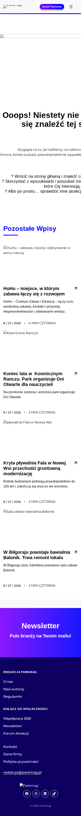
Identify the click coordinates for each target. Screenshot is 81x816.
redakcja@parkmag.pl (22, 772)
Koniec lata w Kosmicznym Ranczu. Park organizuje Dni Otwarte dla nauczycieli (33, 379)
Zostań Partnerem (52, 6)
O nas (8, 682)
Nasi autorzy (13, 689)
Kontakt (10, 747)
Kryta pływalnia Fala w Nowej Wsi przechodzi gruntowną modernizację (34, 468)
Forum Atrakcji (16, 733)
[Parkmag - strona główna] (40, 785)
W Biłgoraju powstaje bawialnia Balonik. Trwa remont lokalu (36, 555)
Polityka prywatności (20, 762)
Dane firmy (12, 754)
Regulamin (12, 697)
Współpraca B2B (17, 718)
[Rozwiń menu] (71, 6)
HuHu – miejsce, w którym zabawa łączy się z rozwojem (34, 291)
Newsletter (12, 726)
